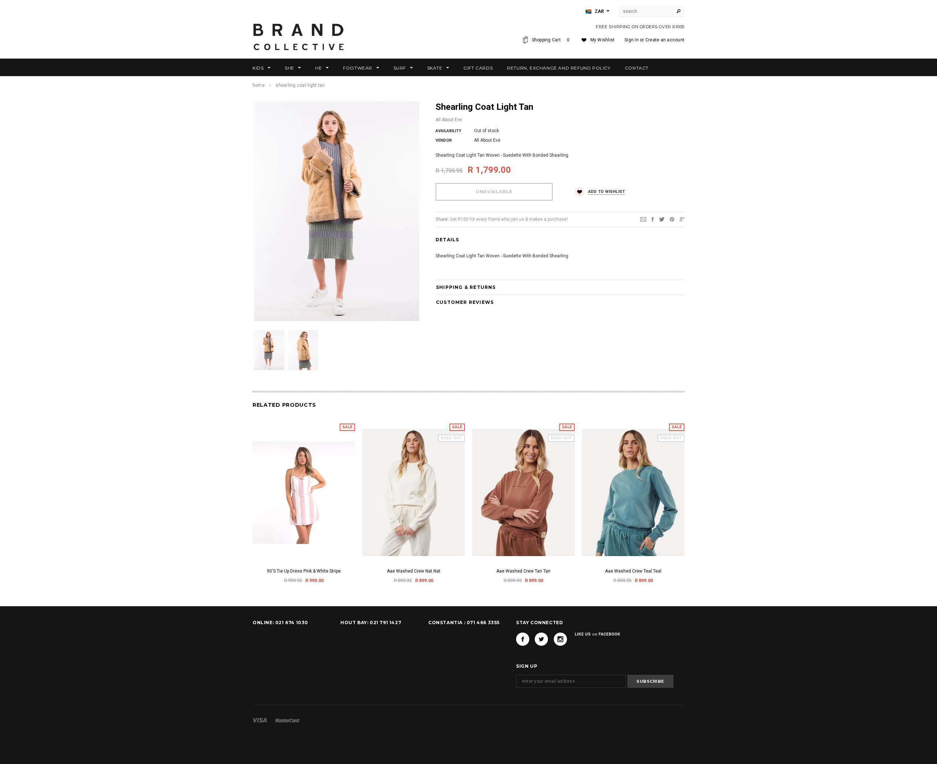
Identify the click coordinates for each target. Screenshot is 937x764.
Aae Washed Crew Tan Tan (523, 571)
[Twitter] (661, 218)
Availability (448, 130)
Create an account (664, 39)
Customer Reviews (465, 302)
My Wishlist (602, 39)
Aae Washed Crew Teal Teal (633, 571)
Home (259, 85)
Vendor (444, 140)
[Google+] (682, 218)
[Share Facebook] (653, 218)
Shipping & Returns (466, 287)
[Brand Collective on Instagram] (560, 639)
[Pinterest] (672, 218)
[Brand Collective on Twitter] (541, 639)
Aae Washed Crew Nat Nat (413, 571)
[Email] (643, 218)
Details (447, 239)
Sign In (631, 39)
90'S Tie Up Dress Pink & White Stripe (304, 571)
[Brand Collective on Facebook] (522, 639)
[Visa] (260, 720)
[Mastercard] (287, 720)
